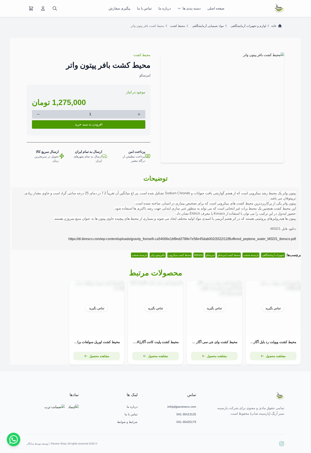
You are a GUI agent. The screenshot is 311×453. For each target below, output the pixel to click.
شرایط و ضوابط (127, 422)
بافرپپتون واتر (157, 255)
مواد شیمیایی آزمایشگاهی (208, 26)
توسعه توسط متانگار (37, 443)
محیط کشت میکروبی (179, 255)
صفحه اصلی (215, 8)
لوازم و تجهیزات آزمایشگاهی (248, 26)
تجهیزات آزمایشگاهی (273, 255)
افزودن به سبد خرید (88, 124)
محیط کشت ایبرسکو (229, 255)
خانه (274, 26)
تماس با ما (144, 8)
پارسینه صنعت (251, 255)
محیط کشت (177, 26)
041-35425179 (186, 422)
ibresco (198, 255)
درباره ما (164, 8)
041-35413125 (186, 414)
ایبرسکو (210, 255)
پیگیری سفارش (119, 8)
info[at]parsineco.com (181, 406)
